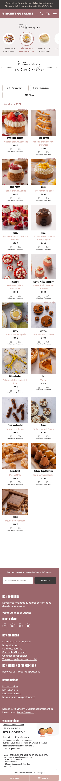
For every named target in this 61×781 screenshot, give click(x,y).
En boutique (44, 88)
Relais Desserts (25, 712)
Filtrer (31, 95)
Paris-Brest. (15, 471)
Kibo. (43, 232)
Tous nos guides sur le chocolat (19, 659)
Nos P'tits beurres (12, 648)
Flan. (43, 376)
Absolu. (43, 330)
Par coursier (16, 88)
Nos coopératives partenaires (18, 697)
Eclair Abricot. (43, 138)
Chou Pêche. (15, 187)
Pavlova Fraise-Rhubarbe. (43, 281)
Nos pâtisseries (10, 645)
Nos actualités (10, 686)
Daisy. (15, 330)
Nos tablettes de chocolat (16, 641)
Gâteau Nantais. (15, 376)
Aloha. (43, 187)
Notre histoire (10, 690)
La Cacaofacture (11, 693)
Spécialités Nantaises (14, 652)
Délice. (15, 517)
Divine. (43, 425)
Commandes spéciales (14, 655)
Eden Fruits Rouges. (15, 138)
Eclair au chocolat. (15, 425)
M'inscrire (45, 580)
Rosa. (15, 232)
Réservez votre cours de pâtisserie (21, 671)
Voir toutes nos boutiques (16, 612)
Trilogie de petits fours (43, 471)
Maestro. (15, 281)
